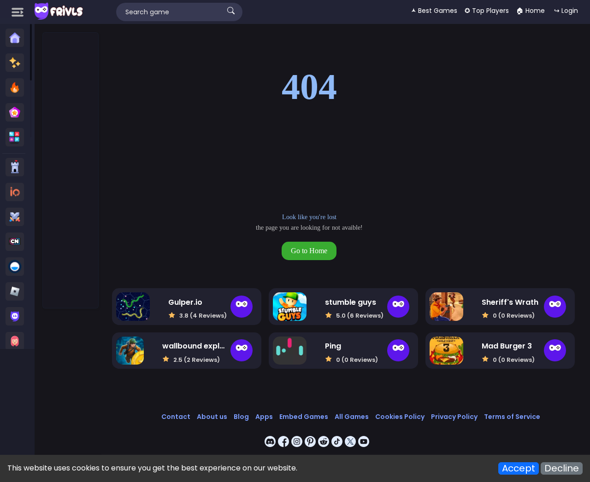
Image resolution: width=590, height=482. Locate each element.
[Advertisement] (71, 171)
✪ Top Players (487, 10)
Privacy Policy (454, 416)
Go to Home (309, 251)
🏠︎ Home (530, 10)
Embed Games (303, 416)
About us (212, 416)
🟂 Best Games (434, 10)
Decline (561, 468)
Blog (241, 416)
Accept (518, 468)
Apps (264, 416)
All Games (352, 416)
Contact (175, 416)
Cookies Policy (400, 416)
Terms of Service (512, 416)
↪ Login (566, 10)
